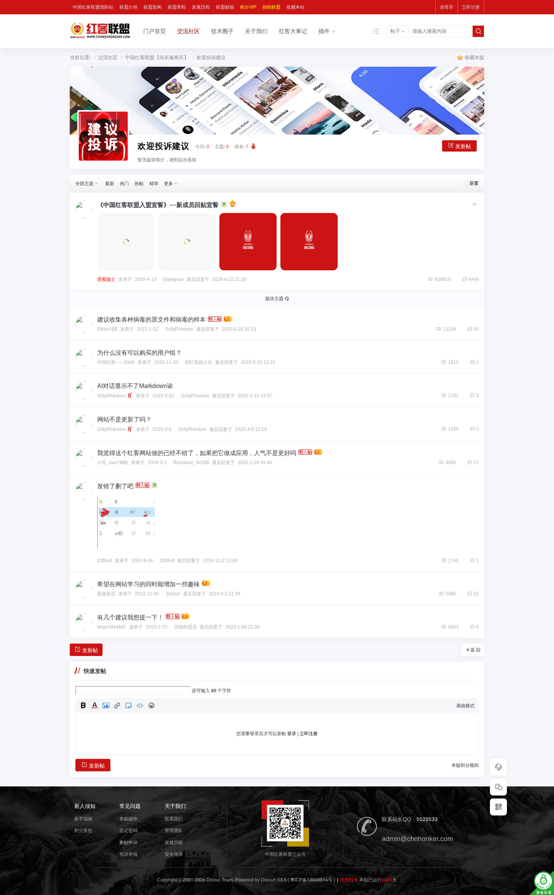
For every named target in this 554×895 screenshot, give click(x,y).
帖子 (395, 31)
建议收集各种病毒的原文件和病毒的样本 (151, 319)
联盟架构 (153, 7)
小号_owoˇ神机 (112, 462)
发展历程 (201, 7)
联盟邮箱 (225, 7)
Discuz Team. (220, 879)
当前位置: (80, 57)
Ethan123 (107, 328)
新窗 (474, 183)
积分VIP (248, 7)
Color (94, 705)
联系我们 (174, 818)
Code (140, 705)
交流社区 (188, 31)
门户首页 (154, 31)
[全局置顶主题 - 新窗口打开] (232, 205)
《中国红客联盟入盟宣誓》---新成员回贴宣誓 (158, 205)
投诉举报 (128, 854)
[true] (478, 31)
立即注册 (471, 7)
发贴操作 (128, 818)
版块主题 (274, 298)
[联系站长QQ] (498, 767)
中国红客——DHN (116, 362)
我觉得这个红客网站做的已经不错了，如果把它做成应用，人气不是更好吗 (196, 453)
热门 (124, 183)
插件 (324, 31)
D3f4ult (104, 560)
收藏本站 (295, 7)
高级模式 (465, 705)
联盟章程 (177, 7)
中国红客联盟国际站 (93, 7)
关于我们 (256, 31)
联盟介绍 (128, 7)
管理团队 (174, 830)
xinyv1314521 (111, 626)
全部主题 (84, 183)
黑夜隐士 (106, 279)
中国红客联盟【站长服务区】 (157, 57)
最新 (109, 183)
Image (106, 705)
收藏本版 (474, 57)
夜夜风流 (106, 593)
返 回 (475, 649)
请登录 (446, 7)
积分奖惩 (83, 830)
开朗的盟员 (185, 627)
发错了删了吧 (115, 486)
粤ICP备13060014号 (311, 879)
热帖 (139, 183)
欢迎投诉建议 (211, 57)
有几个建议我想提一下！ (130, 617)
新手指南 (83, 818)
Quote (128, 705)
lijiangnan (173, 279)
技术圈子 (222, 31)
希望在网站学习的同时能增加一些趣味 (148, 584)
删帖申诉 (128, 842)
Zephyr (173, 593)
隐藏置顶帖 (474, 204)
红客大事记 (293, 31)
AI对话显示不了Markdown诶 (135, 386)
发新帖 (463, 146)
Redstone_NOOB (191, 462)
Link (117, 705)
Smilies (151, 705)
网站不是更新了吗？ (124, 419)
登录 (291, 733)
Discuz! (268, 879)
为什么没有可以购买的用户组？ (139, 352)
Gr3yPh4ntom (179, 329)
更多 (168, 183)
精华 (153, 183)
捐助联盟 (271, 7)
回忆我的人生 (198, 362)
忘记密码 (128, 830)
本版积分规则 (465, 765)
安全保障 (174, 854)
